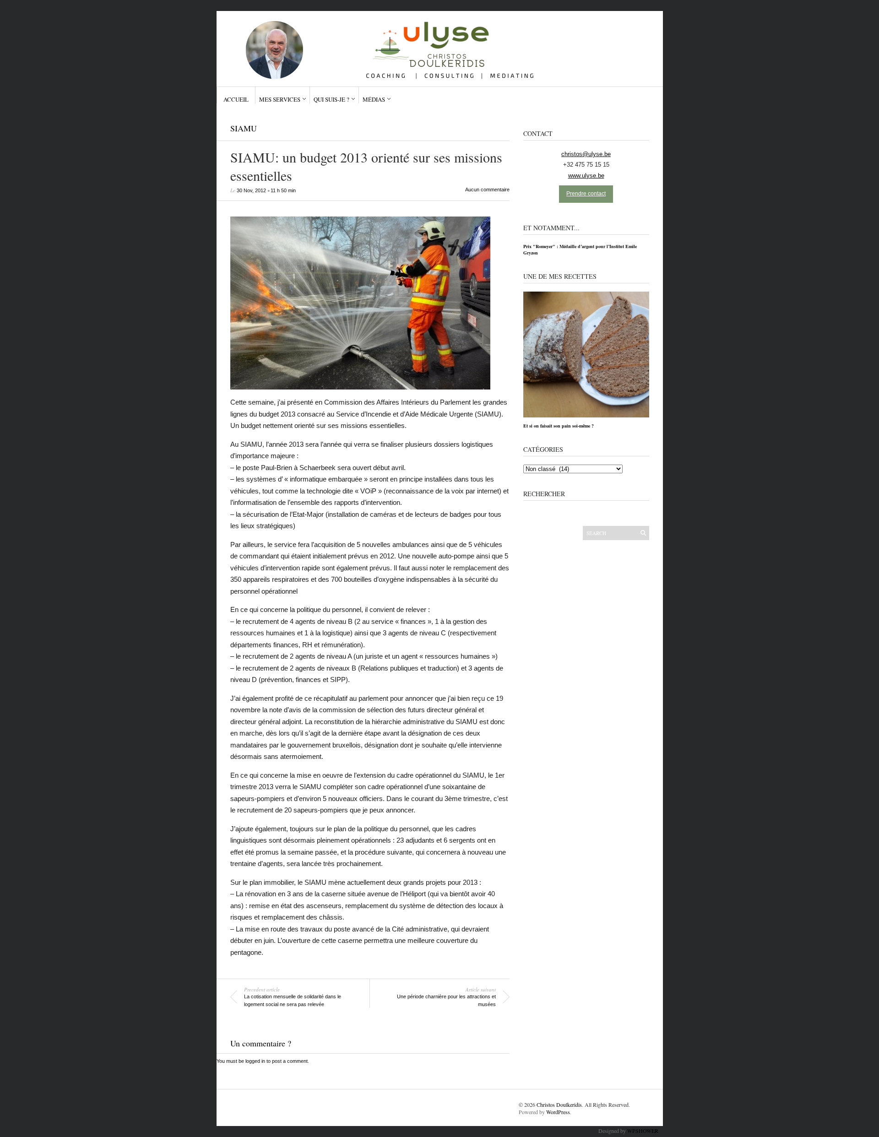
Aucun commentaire (487, 189)
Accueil (236, 99)
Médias (374, 99)
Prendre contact (586, 193)
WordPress (558, 1111)
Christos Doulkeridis (559, 1104)
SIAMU (243, 128)
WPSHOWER (642, 1130)
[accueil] (435, 45)
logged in (255, 1061)
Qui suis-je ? (331, 99)
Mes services (279, 99)
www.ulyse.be (586, 175)
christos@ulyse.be (586, 154)
